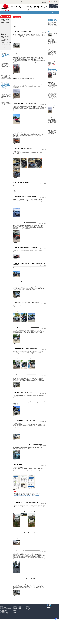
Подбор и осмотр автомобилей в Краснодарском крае (18, 617)
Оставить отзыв (17, 17)
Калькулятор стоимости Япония (54, 5)
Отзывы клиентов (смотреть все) (52, 16)
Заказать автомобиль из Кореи (26, 12)
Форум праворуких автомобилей (3, 611)
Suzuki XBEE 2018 (31, 128)
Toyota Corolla (28, 609)
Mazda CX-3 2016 (32, 103)
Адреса (1, 606)
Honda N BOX (28, 613)
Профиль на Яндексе (4, 612)
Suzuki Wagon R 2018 (30, 532)
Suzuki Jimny (28, 607)
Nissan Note (28, 606)
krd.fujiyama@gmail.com (54, 1)
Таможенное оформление (6, 42)
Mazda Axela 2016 (31, 196)
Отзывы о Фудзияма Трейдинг (5, 608)
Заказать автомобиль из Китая (36, 12)
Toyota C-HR (28, 608)
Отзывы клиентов (49, 12)
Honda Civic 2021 (27, 148)
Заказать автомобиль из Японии (16, 12)
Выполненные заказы (43, 12)
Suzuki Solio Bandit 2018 (31, 502)
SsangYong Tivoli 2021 (31, 247)
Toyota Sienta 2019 (31, 374)
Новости (3, 51)
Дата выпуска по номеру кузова (5, 47)
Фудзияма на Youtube (4, 613)
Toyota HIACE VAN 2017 (30, 420)
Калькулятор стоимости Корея (53, 7)
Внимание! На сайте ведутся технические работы (5, 55)
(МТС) (54, 0)
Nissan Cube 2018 (35, 327)
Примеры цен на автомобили (4, 34)
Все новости (3, 107)
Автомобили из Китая (17, 608)
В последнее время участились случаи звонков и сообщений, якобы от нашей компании (5, 85)
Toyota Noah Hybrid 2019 (26, 392)
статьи (8, 51)
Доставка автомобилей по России (17, 612)
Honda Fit (27, 610)
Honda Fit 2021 (27, 31)
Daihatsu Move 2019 (31, 222)
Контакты (53, 12)
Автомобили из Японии (17, 606)
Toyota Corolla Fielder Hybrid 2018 (31, 550)
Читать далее (26, 41)
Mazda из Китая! (4, 100)
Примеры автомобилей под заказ (7, 12)
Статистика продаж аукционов (4, 40)
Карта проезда (3, 607)
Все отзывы (50, 136)
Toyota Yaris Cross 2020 (33, 302)
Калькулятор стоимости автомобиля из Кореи (5, 31)
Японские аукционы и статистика (17, 610)
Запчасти (14, 613)
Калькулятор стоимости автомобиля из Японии (5, 28)
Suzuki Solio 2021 (30, 53)
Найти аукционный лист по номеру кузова (5, 45)
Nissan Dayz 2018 (38, 444)
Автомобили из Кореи (17, 607)
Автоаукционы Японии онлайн (5, 37)
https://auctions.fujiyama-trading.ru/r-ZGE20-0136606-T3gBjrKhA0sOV (26, 495)
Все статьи (3, 107)
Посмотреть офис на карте (6, 0)
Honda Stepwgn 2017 (31, 348)
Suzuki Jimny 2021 (30, 78)
